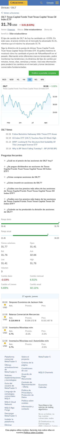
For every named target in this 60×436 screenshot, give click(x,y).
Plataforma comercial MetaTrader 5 (11, 359)
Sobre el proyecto (25, 358)
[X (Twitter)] (49, 397)
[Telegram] (44, 397)
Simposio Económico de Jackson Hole (26, 302)
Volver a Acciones (11, 13)
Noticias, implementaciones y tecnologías (13, 377)
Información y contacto (27, 407)
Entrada (50, 3)
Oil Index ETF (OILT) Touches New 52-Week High (34, 138)
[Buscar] (41, 2)
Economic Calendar (43, 386)
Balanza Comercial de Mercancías (24, 314)
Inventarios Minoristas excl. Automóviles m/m (29, 341)
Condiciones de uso (26, 369)
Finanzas (11, 30)
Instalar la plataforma (9, 420)
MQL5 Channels (46, 372)
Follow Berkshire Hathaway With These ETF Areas (34, 134)
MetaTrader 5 (45, 357)
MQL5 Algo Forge (9, 409)
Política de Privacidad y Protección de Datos (27, 393)
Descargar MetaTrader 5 (11, 414)
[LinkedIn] (40, 401)
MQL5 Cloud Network (10, 403)
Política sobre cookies (27, 402)
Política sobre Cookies (33, 432)
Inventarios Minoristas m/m (21, 327)
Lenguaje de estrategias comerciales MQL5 (10, 395)
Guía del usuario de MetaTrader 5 (11, 385)
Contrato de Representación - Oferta (28, 384)
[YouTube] (53, 397)
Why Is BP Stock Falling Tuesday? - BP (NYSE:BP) (34, 148)
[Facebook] (40, 397)
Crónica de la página (27, 363)
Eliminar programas (9, 426)
